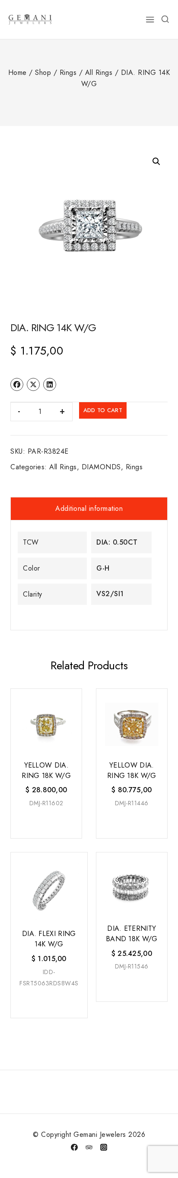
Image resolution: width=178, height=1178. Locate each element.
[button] (156, 161)
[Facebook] (74, 1147)
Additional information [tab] (89, 508)
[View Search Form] (165, 19)
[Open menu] (150, 19)
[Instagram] (104, 1147)
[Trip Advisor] (89, 1147)
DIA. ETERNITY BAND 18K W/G (132, 933)
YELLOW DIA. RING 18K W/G (46, 770)
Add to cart (102, 410)
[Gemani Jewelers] (30, 19)
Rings (134, 467)
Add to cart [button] (45, 821)
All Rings (63, 467)
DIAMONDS (101, 467)
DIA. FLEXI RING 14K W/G (49, 939)
